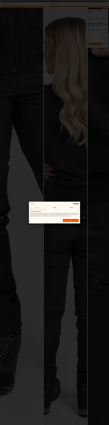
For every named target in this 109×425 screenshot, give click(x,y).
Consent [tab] (37, 207)
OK (70, 220)
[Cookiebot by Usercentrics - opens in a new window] (74, 204)
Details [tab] (54, 207)
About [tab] (71, 207)
